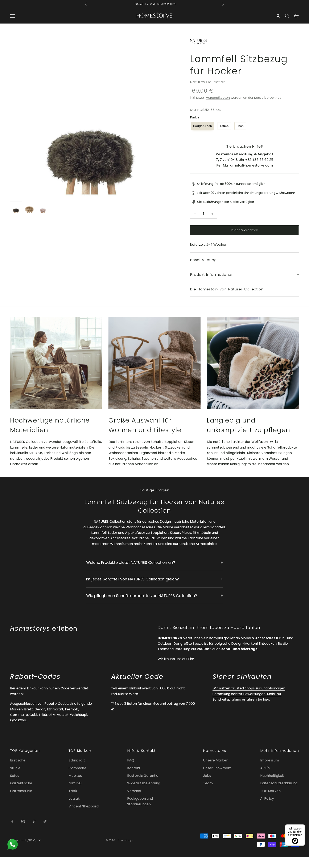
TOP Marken (270, 791)
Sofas (14, 775)
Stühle (15, 768)
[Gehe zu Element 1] (16, 207)
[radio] (202, 126)
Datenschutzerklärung (278, 783)
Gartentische (21, 783)
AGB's (265, 768)
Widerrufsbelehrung (143, 783)
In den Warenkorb (244, 230)
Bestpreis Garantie (142, 775)
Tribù (73, 791)
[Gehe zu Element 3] (43, 207)
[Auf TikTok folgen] (45, 821)
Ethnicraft (77, 760)
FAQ (130, 760)
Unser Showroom (217, 768)
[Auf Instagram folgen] (23, 821)
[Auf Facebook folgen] (12, 821)
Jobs (207, 775)
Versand (134, 791)
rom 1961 (75, 783)
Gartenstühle (21, 791)
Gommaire (77, 768)
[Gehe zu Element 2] (29, 207)
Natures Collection (208, 81)
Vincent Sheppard (84, 806)
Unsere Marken (215, 760)
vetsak (74, 798)
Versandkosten (218, 97)
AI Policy (267, 798)
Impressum (269, 760)
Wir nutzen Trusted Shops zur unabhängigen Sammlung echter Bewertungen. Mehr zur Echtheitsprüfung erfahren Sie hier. (249, 694)
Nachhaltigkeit (272, 775)
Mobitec (75, 775)
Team (208, 783)
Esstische (17, 760)
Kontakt (133, 768)
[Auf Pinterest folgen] (34, 821)
